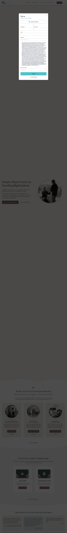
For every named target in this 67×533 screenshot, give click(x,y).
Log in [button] (30, 18)
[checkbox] (21, 53)
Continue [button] (33, 73)
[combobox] (33, 69)
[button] (46, 15)
